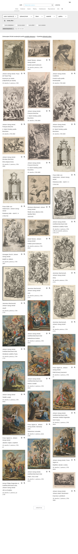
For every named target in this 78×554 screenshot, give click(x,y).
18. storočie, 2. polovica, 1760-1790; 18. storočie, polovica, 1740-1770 (61, 230)
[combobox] (39, 5)
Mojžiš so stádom (7, 259)
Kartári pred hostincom (34, 65)
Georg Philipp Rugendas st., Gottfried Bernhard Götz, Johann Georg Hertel (11, 485)
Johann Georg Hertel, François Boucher (34, 112)
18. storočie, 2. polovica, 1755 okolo (61, 468)
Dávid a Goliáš (32, 383)
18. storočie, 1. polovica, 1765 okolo (36, 480)
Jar (54, 327)
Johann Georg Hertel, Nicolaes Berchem (9, 158)
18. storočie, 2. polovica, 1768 (10, 83)
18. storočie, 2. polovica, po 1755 (9, 493)
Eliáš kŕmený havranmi (60, 372)
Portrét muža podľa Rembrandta (58, 79)
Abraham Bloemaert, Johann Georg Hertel (36, 208)
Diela (16, 8)
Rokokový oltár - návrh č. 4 (10, 213)
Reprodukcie (51, 8)
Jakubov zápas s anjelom (10, 442)
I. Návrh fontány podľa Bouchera (34, 117)
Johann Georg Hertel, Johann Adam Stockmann (60, 492)
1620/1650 (30, 216)
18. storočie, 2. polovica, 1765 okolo (36, 341)
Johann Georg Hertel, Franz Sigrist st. (61, 461)
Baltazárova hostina (34, 338)
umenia (57, 5)
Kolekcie (22, 8)
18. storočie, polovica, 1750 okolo (35, 68)
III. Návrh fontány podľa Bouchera (60, 130)
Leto (29, 293)
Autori (29, 8)
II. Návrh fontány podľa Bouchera (9, 130)
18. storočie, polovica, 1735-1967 (10, 262)
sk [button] (70, 2)
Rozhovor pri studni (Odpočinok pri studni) (9, 79)
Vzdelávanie (42, 8)
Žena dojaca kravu (8, 162)
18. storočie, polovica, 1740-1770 (10, 357)
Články (35, 8)
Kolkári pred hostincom (35, 243)
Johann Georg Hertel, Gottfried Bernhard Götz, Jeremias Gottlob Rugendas (61, 415)
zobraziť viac (39, 507)
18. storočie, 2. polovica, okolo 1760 (36, 434)
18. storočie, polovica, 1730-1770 (60, 281)
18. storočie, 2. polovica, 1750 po (10, 446)
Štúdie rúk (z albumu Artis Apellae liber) (35, 213)
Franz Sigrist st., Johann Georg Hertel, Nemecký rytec (35, 427)
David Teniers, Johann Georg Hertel (34, 61)
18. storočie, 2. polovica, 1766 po (61, 375)
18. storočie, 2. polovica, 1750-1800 (10, 165)
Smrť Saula (56, 420)
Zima (54, 278)
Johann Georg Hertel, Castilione (59, 75)
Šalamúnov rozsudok (34, 431)
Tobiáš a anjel (6, 397)
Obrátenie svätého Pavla (60, 226)
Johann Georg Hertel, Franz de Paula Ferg (10, 75)
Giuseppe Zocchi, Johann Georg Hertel (10, 255)
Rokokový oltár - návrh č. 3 (61, 182)
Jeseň (4, 308)
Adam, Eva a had (33, 476)
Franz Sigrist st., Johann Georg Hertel (60, 369)
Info (58, 8)
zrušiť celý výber (20, 28)
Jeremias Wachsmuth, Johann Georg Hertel (59, 274)
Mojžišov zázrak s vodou (60, 465)
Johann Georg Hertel (8, 394)
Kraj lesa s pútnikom (59, 496)
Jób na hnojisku (7, 490)
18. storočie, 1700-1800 (59, 83)
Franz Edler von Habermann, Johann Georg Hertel (61, 177)
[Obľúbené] (62, 9)
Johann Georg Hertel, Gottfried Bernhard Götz (60, 223)
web (21, 5)
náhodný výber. (47, 36)
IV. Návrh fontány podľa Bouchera (35, 169)
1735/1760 (55, 184)
